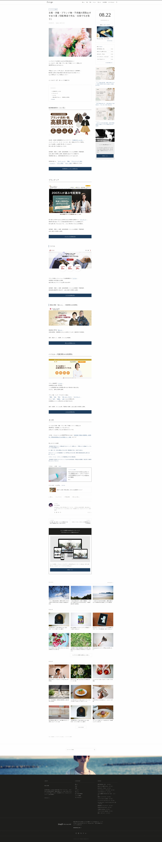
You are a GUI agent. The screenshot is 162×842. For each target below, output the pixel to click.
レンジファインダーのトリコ (106, 800)
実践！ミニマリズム (104, 796)
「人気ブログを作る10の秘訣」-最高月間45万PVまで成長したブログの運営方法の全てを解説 (105, 124)
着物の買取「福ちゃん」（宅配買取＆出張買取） (61, 97)
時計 (59, 397)
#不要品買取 (67, 496)
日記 (87, 2)
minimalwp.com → (77, 827)
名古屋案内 (105, 2)
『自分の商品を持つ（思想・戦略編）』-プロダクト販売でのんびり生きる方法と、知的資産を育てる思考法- (81, 602)
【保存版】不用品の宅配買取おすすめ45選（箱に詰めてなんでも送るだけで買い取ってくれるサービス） (81, 649)
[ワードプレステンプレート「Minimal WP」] (105, 129)
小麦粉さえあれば (104, 809)
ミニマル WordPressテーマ (105, 144)
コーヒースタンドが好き (105, 798)
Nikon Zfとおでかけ (105, 807)
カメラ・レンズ (61, 161)
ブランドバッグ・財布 (77, 161)
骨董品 (58, 399)
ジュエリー (52, 163)
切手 (54, 399)
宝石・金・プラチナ (67, 397)
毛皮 (55, 397)
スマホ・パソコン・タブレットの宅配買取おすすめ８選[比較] (62, 456)
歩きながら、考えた (104, 788)
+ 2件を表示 (53, 99)
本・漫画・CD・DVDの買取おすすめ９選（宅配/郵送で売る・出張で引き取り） (66, 450)
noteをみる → (110, 582)
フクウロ (54, 95)
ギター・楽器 (68, 163)
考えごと (99, 2)
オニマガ (77, 838)
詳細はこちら (70, 569)
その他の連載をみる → (109, 62)
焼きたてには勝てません (105, 786)
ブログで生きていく (104, 791)
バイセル (60, 383)
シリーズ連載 (78, 795)
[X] (58, 512)
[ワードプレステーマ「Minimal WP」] (70, 549)
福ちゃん (60, 330)
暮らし (83, 2)
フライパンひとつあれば (105, 811)
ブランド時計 (60, 163)
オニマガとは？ (111, 2)
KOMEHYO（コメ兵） (57, 91)
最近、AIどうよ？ (104, 813)
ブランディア (55, 93)
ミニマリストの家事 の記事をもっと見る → (81, 655)
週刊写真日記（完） (104, 784)
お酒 (63, 399)
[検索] (116, 2)
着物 (68, 161)
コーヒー (94, 2)
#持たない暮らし (49, 496)
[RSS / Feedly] (85, 833)
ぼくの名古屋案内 (79, 793)
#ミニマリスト (59, 496)
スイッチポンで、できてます (106, 790)
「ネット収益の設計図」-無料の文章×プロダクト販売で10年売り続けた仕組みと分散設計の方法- (105, 84)
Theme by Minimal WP (84, 838)
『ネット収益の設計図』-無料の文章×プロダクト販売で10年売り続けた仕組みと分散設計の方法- (59, 602)
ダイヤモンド (77, 397)
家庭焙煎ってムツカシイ (105, 805)
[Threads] (56, 512)
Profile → (90, 512)
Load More (81, 727)
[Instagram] (54, 512)
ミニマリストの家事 (53, 9)
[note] (60, 512)
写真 (90, 2)
